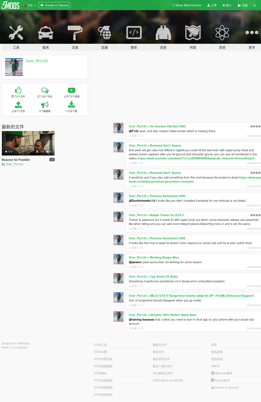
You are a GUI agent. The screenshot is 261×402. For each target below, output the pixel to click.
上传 (213, 5)
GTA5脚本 (100, 373)
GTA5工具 (100, 345)
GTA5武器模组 (103, 366)
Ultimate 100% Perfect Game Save (173, 315)
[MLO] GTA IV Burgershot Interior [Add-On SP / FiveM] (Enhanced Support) (202, 296)
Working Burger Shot (164, 257)
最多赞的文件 (161, 359)
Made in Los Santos (14, 347)
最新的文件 (160, 345)
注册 (244, 5)
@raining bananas (141, 319)
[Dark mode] (255, 5)
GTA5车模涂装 (103, 359)
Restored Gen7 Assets (165, 145)
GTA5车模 (100, 352)
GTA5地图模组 (103, 387)
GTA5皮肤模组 (103, 380)
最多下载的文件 (163, 366)
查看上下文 (137, 135)
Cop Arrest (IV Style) (164, 276)
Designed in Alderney (15, 343)
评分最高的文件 (163, 373)
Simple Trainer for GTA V (167, 215)
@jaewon (135, 262)
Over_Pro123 (37, 60)
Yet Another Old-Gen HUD (168, 126)
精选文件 (158, 352)
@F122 (133, 131)
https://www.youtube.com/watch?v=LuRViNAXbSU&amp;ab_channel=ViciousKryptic (196, 158)
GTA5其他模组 (103, 394)
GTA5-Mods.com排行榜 (168, 380)
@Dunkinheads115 (142, 200)
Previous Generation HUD (167, 196)
